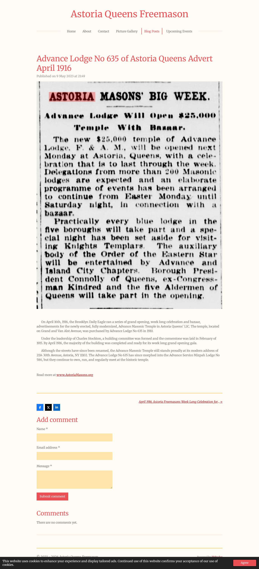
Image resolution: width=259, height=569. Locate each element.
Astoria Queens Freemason (129, 14)
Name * (42, 429)
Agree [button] (245, 562)
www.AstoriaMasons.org (75, 375)
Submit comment (52, 496)
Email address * (48, 447)
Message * (44, 466)
